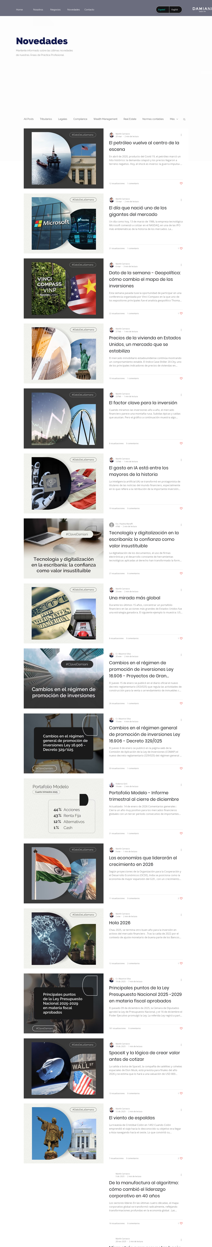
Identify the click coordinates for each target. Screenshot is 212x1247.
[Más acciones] (182, 135)
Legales (62, 119)
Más (172, 119)
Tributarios (46, 119)
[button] (184, 119)
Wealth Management (105, 119)
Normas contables (153, 119)
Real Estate (130, 119)
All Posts (29, 119)
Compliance (80, 119)
